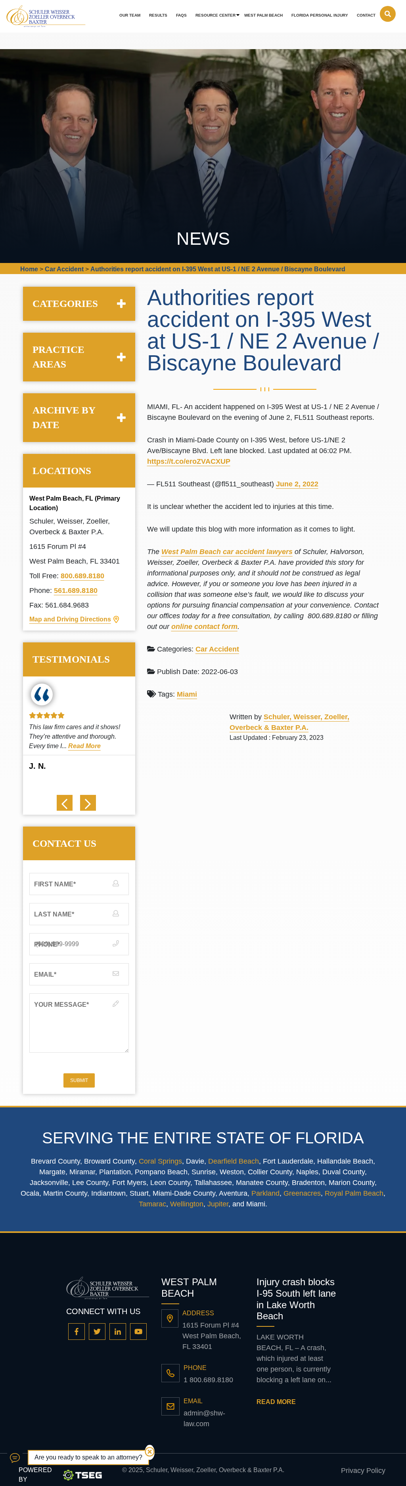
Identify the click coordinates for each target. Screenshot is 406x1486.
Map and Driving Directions (70, 619)
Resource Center (215, 15)
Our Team (129, 15)
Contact (366, 15)
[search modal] (388, 14)
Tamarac (152, 1204)
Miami (187, 694)
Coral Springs (160, 1161)
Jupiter (217, 1204)
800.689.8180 (82, 576)
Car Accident (217, 649)
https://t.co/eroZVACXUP (188, 461)
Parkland (265, 1193)
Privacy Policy (363, 1471)
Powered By (35, 1475)
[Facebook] (76, 1331)
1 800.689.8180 (208, 1380)
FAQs (181, 15)
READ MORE (276, 1401)
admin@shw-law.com (204, 1418)
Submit (79, 1080)
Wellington (186, 1204)
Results (158, 15)
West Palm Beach (263, 15)
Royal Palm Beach (354, 1193)
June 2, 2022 (297, 484)
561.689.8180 (76, 590)
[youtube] (138, 1331)
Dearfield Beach (233, 1161)
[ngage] (15, 1457)
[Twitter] (97, 1331)
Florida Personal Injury (319, 15)
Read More (100, 746)
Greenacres (302, 1193)
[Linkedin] (117, 1331)
